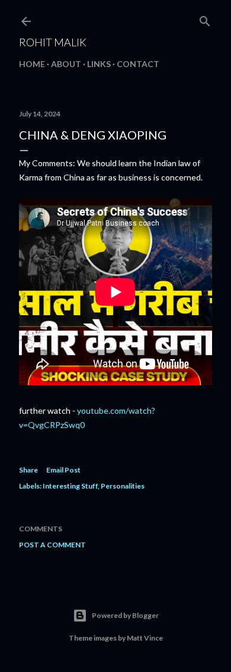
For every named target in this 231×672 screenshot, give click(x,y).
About (66, 64)
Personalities (123, 485)
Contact (138, 64)
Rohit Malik (52, 42)
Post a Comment (52, 544)
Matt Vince (145, 637)
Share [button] (28, 469)
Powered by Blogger (125, 615)
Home (32, 64)
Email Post (63, 469)
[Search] (205, 18)
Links (99, 64)
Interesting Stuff (70, 485)
